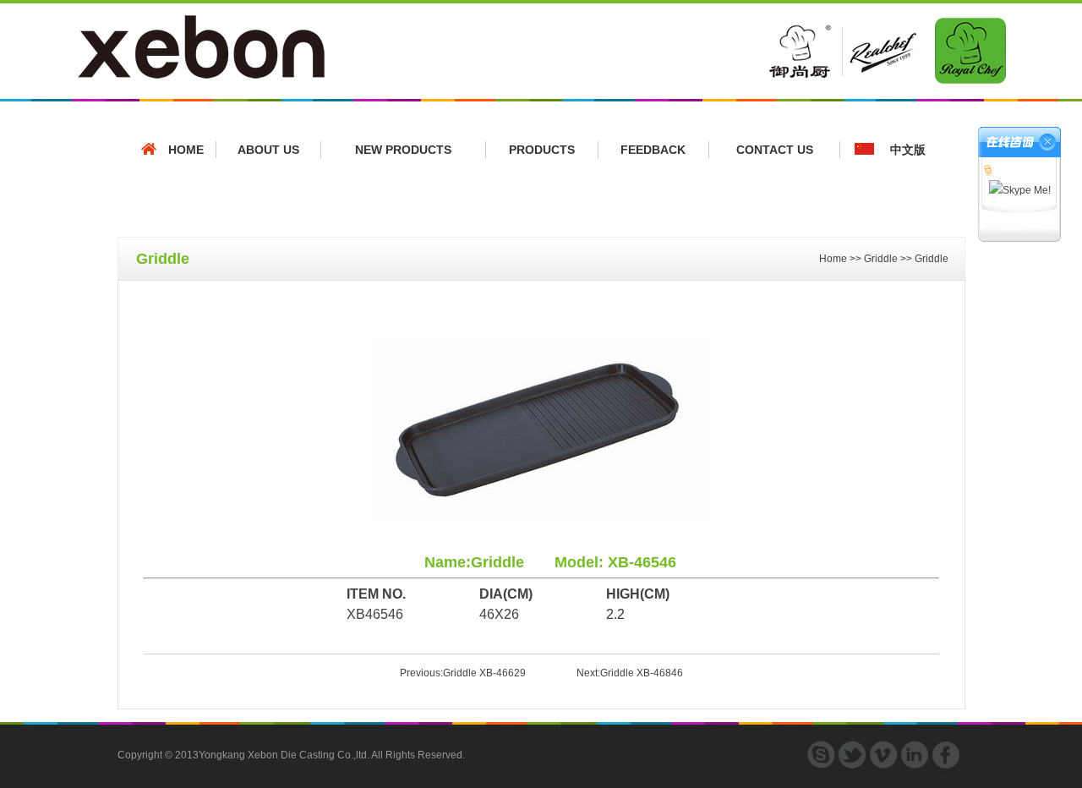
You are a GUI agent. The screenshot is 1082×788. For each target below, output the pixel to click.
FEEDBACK (653, 149)
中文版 (908, 149)
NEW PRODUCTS (403, 149)
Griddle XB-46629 (484, 673)
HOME (186, 149)
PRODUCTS (542, 149)
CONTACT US (774, 149)
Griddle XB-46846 (641, 673)
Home (833, 259)
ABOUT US (268, 149)
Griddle (881, 259)
